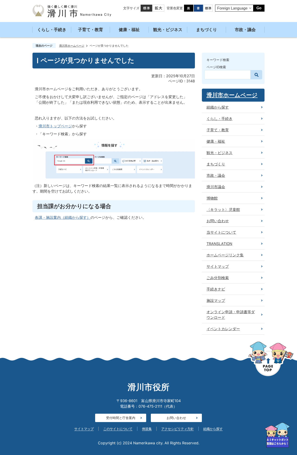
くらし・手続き (51, 29)
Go (258, 8)
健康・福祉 (129, 29)
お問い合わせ (176, 418)
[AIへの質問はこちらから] (277, 435)
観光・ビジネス (167, 29)
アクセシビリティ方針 (177, 429)
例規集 (147, 429)
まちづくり (206, 29)
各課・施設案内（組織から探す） (62, 217)
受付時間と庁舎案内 (120, 418)
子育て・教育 (90, 29)
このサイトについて (117, 429)
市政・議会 (245, 29)
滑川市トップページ (55, 126)
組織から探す (213, 429)
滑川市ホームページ (71, 45)
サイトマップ (84, 429)
